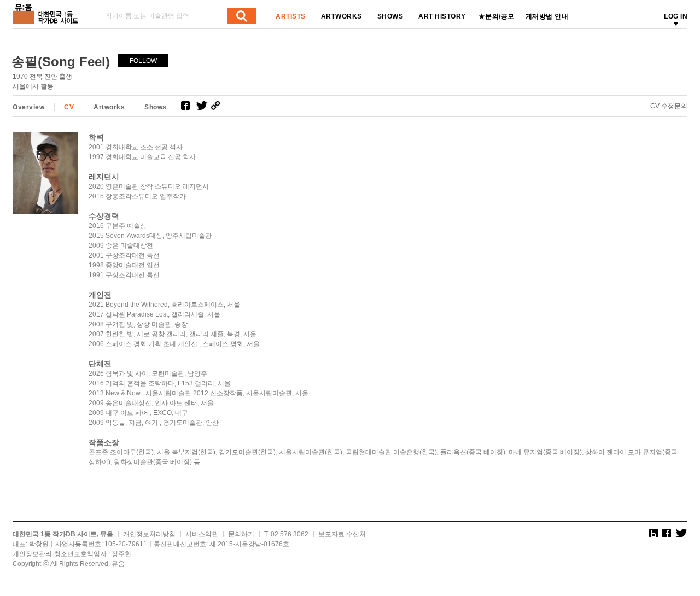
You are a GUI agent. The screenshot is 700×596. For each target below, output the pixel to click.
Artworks (109, 107)
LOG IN (675, 16)
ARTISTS (291, 16)
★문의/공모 (497, 16)
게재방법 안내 (547, 16)
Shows (155, 107)
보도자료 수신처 (342, 534)
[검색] (242, 16)
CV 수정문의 (668, 106)
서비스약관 (201, 534)
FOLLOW (143, 61)
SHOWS (390, 16)
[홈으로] (48, 10)
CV (69, 107)
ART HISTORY (442, 16)
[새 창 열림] (188, 105)
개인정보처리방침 (149, 534)
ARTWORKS (341, 16)
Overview (28, 107)
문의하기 (241, 534)
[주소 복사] (218, 105)
